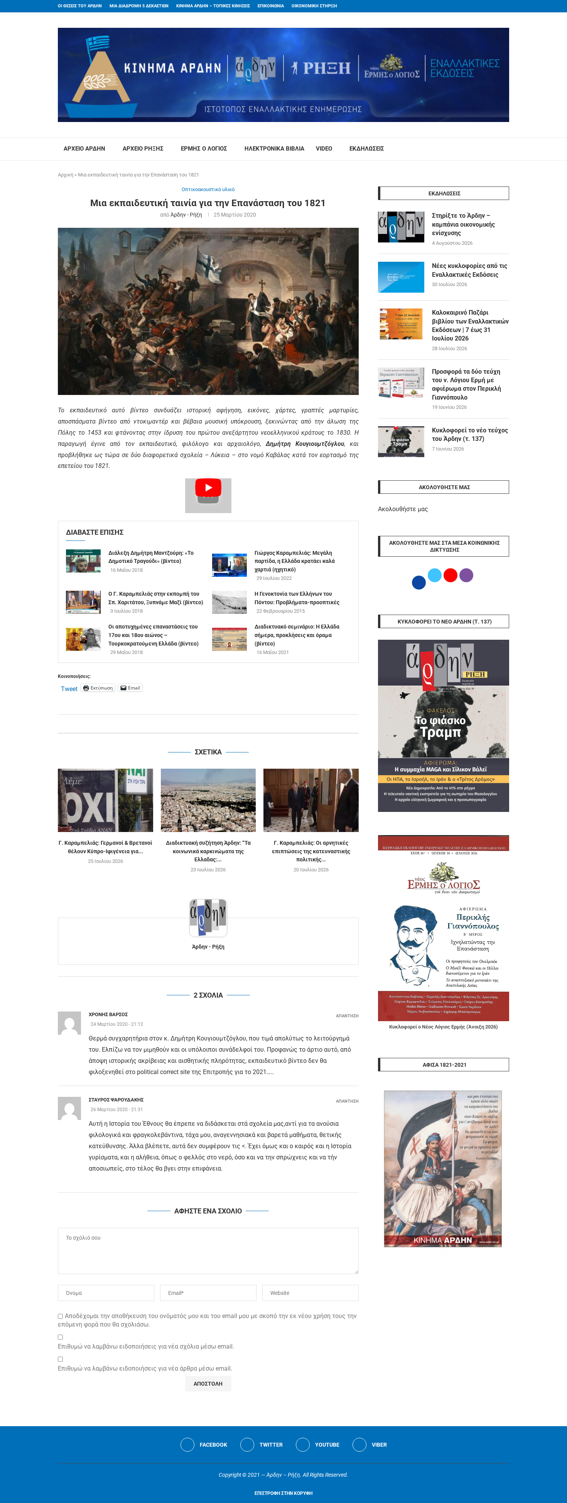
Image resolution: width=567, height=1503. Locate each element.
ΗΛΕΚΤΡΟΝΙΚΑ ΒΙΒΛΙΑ (274, 148)
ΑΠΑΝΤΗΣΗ (347, 1016)
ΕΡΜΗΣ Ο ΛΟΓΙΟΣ (204, 148)
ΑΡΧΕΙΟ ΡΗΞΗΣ (143, 148)
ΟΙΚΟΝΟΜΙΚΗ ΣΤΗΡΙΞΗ (314, 5)
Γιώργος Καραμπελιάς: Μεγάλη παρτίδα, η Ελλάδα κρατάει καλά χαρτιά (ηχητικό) (295, 561)
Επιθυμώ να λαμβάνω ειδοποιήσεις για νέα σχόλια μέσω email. (146, 1346)
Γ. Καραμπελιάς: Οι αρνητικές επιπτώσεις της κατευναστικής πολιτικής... (311, 851)
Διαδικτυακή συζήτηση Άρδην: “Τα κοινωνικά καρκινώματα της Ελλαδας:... (208, 851)
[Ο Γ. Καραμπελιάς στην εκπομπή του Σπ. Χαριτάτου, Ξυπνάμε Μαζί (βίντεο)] (83, 602)
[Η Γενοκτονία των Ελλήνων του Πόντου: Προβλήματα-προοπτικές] (229, 602)
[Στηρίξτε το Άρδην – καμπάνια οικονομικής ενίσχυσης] (401, 227)
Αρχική (65, 175)
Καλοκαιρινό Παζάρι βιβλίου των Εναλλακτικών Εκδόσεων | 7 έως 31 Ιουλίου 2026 (470, 325)
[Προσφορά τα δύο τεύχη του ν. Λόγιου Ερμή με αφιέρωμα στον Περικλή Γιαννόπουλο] (401, 383)
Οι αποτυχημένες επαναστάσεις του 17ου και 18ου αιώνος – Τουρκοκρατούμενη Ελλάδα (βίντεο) (153, 635)
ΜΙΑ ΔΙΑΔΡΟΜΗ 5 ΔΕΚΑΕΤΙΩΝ (139, 5)
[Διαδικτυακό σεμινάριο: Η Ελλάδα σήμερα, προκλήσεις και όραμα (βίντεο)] (229, 639)
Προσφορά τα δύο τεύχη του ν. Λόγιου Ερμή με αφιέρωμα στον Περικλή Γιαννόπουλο (466, 384)
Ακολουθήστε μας (403, 509)
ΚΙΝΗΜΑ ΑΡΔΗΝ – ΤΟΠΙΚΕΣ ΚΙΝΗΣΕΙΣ (213, 5)
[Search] (505, 149)
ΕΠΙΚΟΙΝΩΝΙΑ (271, 5)
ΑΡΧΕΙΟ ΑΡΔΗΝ (84, 148)
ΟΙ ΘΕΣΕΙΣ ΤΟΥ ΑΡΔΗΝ (80, 5)
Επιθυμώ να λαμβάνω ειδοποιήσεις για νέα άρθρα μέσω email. (145, 1368)
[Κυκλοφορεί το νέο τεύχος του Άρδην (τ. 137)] (401, 441)
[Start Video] (208, 495)
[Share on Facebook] (200, 723)
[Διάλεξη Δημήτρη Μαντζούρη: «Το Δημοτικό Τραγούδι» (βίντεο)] (83, 561)
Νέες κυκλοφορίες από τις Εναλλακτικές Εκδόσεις (469, 270)
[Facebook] (492, 6)
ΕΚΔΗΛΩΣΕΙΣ (366, 148)
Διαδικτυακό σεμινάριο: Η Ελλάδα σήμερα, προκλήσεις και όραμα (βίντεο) (297, 635)
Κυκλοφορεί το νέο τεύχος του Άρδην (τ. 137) (470, 434)
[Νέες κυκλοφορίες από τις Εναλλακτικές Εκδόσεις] (401, 277)
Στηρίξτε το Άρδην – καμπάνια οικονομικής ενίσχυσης (463, 224)
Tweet (69, 688)
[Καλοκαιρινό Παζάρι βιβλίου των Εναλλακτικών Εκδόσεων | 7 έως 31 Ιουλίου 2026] (401, 323)
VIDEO (324, 148)
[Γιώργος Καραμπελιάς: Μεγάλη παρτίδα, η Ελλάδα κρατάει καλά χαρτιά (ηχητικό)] (229, 565)
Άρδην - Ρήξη (186, 215)
